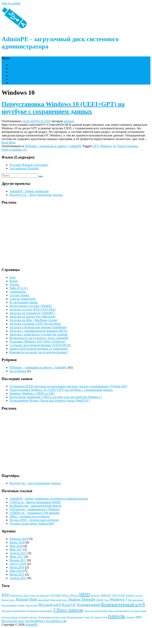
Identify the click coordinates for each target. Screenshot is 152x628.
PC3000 (121, 595)
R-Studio (130, 595)
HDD (84, 594)
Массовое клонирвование (14, 611)
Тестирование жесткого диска (52, 617)
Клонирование (88, 605)
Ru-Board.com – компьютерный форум (35, 505)
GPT (95, 146)
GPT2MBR (55, 595)
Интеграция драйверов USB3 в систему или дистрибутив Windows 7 (56, 397)
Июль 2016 (17, 567)
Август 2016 (18, 563)
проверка (130, 617)
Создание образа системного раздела (19, 617)
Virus (106, 600)
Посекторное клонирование (40, 611)
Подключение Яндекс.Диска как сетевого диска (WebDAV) (50, 400)
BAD (6, 595)
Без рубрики (18, 371)
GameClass (44, 595)
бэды (105, 617)
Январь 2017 (18, 560)
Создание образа (138, 611)
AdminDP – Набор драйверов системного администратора (49, 498)
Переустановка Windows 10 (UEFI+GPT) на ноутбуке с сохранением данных (63, 107)
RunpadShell (43, 600)
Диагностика (31, 605)
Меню (6, 58)
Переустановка (127, 146)
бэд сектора (96, 617)
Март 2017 (17, 556)
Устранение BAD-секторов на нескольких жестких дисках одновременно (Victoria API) (68, 386)
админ (87, 617)
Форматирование (75, 617)
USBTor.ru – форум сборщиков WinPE (35, 502)
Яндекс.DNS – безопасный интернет (34, 520)
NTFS (114, 595)
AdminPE (31, 624)
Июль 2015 (17, 574)
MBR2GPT (106, 595)
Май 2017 (16, 549)
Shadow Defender (81, 599)
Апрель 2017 (18, 553)
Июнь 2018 (17, 542)
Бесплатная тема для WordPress (22, 621)
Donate (14, 82)
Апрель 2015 (18, 578)
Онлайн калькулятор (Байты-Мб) (32, 523)
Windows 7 (118, 599)
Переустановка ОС (14, 149)
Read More (9, 142)
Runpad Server (8, 600)
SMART (100, 600)
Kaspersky (95, 595)
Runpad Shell (26, 599)
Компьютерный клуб (123, 604)
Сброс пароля (68, 610)
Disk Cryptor (29, 595)
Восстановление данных (13, 605)
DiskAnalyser (16, 595)
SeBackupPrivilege (58, 600)
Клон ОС (69, 605)
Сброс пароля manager (119, 611)
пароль (116, 616)
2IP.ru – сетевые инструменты (30, 516)
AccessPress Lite (55, 621)
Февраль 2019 (19, 538)
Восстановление (135, 600)
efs (37, 595)
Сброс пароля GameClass (95, 611)
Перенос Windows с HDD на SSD (32, 393)
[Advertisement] (76, 236)
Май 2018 (16, 546)
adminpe (69, 121)
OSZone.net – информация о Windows (35, 509)
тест (138, 617)
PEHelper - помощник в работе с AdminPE (53, 146)
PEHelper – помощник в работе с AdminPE (38, 367)
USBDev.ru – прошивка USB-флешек (35, 513)
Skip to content (11, 3)
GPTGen (65, 595)
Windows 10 (108, 146)
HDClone (74, 595)
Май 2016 (16, 571)
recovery (139, 595)
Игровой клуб (49, 605)
